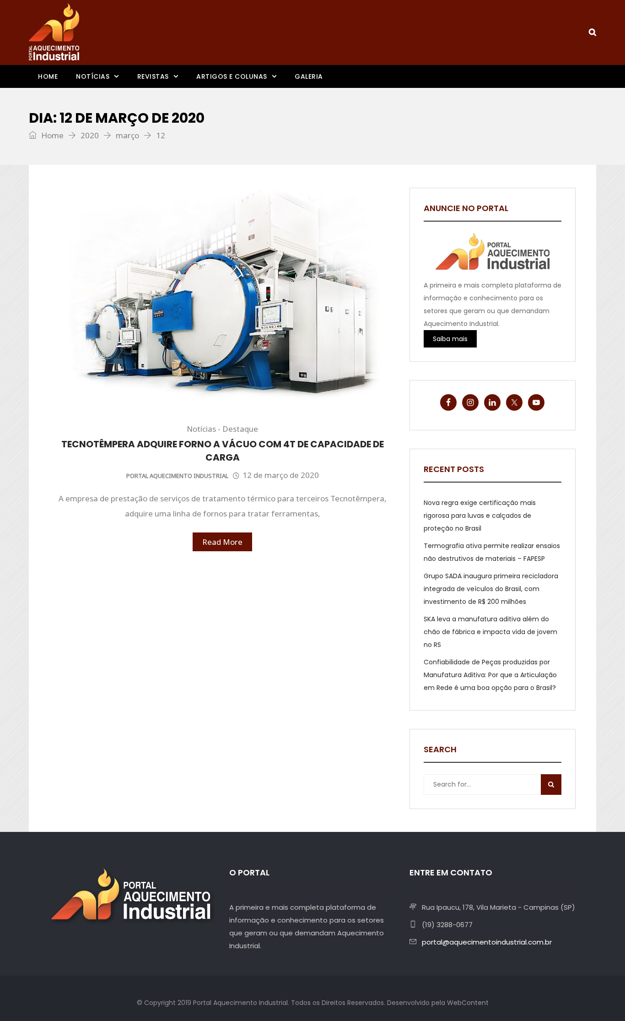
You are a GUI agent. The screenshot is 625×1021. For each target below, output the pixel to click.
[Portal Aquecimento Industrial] (54, 32)
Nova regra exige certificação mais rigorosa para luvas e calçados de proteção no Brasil (480, 515)
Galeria (309, 76)
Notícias (92, 76)
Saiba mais (450, 338)
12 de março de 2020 (280, 475)
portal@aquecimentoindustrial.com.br (487, 942)
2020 (90, 135)
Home (48, 76)
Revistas (153, 76)
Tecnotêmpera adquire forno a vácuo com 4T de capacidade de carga (222, 451)
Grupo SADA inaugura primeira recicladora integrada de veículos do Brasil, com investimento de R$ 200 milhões (491, 588)
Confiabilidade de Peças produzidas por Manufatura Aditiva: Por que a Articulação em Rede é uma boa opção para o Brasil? (490, 674)
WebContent (468, 1002)
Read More (222, 542)
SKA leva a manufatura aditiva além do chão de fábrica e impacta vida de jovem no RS (490, 631)
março (127, 135)
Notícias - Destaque (222, 429)
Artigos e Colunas (231, 76)
